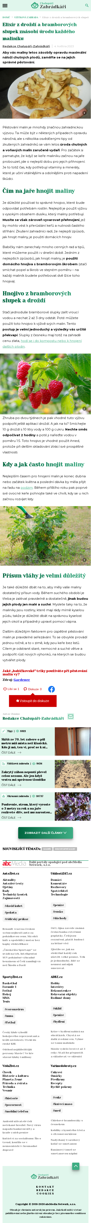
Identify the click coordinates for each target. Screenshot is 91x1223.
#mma (9, 1016)
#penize (58, 1015)
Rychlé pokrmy (61, 1086)
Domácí (56, 880)
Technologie (59, 894)
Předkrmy (58, 1079)
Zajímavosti (11, 898)
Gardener (22, 680)
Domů (6, 17)
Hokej (7, 994)
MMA (6, 998)
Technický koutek (15, 894)
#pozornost (13, 1104)
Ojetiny (8, 887)
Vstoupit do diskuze (34, 701)
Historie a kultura (16, 1075)
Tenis (6, 1001)
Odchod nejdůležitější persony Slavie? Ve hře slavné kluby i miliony (18, 1053)
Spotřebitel (59, 891)
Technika (9, 1086)
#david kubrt (14, 906)
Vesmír (7, 1090)
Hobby (55, 983)
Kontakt (45, 1186)
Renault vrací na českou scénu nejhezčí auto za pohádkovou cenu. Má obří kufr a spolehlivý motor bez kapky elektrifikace (21, 936)
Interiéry (57, 986)
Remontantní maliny (65, 849)
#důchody (59, 918)
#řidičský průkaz (16, 919)
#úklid (57, 1008)
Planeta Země (12, 1079)
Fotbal (7, 990)
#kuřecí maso (62, 1104)
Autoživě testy (13, 883)
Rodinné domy (61, 998)
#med (57, 1110)
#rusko (58, 911)
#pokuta (11, 912)
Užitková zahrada (26, 17)
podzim (27, 488)
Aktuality (9, 880)
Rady (6, 891)
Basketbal (10, 983)
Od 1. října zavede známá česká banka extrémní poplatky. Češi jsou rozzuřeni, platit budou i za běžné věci (67, 936)
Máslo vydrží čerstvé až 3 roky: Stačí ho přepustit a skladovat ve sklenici (68, 1052)
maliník (47, 849)
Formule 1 (9, 986)
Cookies (46, 1193)
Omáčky (56, 1075)
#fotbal (10, 1022)
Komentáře (59, 883)
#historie (11, 1098)
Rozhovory (58, 887)
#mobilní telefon (16, 1111)
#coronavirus (14, 1009)
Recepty (56, 1083)
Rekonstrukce (61, 990)
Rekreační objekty (64, 994)
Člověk (7, 1072)
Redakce (45, 1190)
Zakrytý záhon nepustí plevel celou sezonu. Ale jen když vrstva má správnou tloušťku (24, 775)
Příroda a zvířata (15, 1083)
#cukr (57, 1097)
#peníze (58, 905)
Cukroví (56, 1072)
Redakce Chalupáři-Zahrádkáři (26, 46)
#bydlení (59, 1021)
